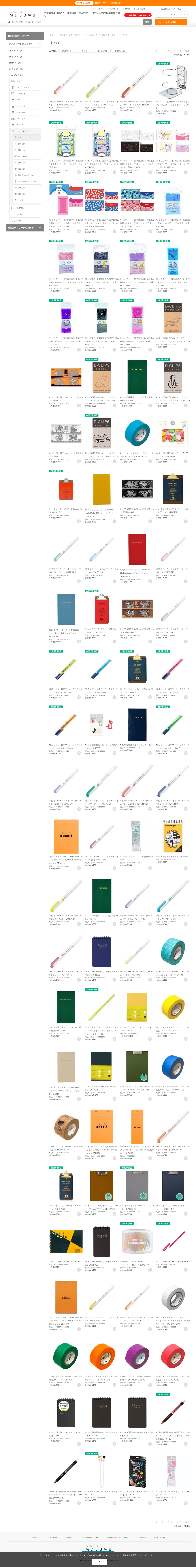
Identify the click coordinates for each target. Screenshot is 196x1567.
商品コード (67, 51)
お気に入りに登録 (79, 113)
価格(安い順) (102, 51)
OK (99, 1562)
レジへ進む (170, 22)
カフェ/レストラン (109, 35)
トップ (52, 35)
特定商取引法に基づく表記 (117, 1537)
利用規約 (68, 1537)
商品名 (84, 51)
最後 (187, 51)
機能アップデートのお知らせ (108, 3)
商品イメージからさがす (70, 35)
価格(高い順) (120, 51)
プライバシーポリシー (89, 1537)
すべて (124, 35)
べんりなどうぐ (91, 35)
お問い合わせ (159, 1537)
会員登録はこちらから (137, 15)
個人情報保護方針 (131, 1555)
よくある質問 (139, 9)
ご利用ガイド (113, 9)
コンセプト (99, 9)
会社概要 (126, 9)
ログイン (170, 14)
